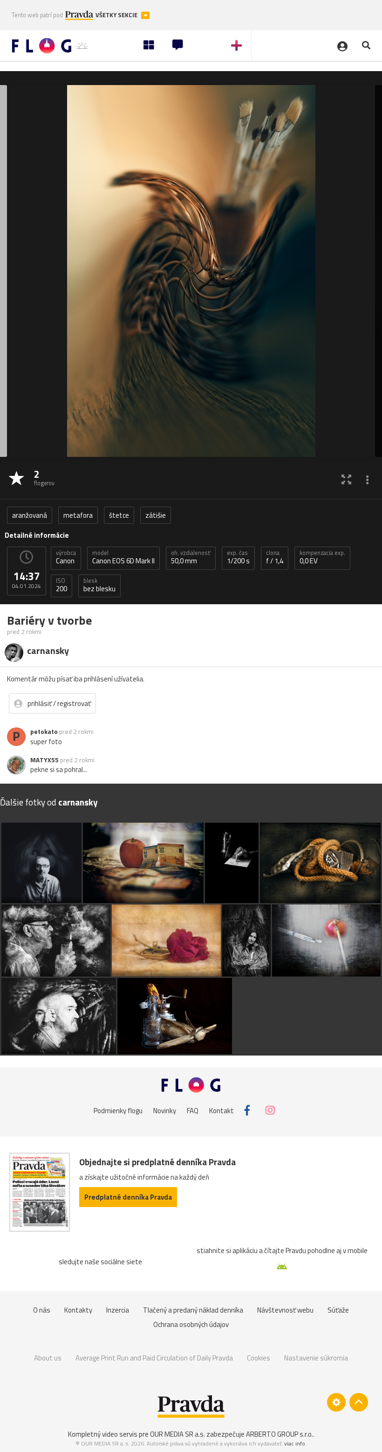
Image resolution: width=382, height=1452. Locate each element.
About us (47, 1358)
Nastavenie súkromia (316, 1358)
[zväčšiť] (346, 479)
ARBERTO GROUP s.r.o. (279, 1434)
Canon (66, 557)
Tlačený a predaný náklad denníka (193, 1310)
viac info (294, 1443)
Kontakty (78, 1310)
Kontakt (221, 1110)
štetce (119, 515)
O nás (41, 1310)
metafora (78, 515)
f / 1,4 (274, 557)
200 (61, 585)
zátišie (155, 515)
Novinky (164, 1110)
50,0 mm (191, 557)
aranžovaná (29, 515)
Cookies (258, 1358)
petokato (44, 731)
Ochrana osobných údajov (191, 1324)
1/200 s (238, 557)
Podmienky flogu (118, 1110)
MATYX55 (44, 760)
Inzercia (117, 1310)
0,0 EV (322, 557)
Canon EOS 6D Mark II (123, 557)
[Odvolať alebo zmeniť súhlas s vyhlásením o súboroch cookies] (336, 1402)
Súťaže (338, 1310)
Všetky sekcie (117, 15)
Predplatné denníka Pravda (128, 1197)
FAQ (192, 1110)
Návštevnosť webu (285, 1310)
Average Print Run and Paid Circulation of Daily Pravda (154, 1358)
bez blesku (99, 585)
